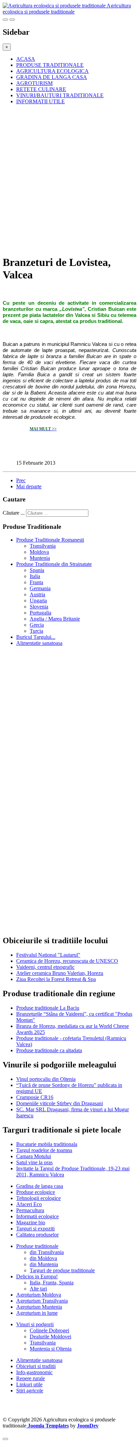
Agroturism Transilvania (42, 1301)
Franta (36, 582)
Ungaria (38, 600)
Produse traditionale (37, 1246)
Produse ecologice (35, 1192)
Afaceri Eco (29, 1204)
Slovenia (39, 606)
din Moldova (43, 1258)
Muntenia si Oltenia (51, 1349)
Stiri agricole (29, 1390)
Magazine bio (30, 1222)
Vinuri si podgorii (35, 1324)
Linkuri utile (29, 1384)
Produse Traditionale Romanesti (50, 540)
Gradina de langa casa (39, 1186)
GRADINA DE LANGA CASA (51, 77)
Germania (40, 588)
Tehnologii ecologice (38, 1198)
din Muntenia (44, 1264)
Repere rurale (30, 1378)
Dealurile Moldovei (50, 1336)
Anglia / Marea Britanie (55, 619)
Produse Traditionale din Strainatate (54, 564)
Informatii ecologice (37, 1216)
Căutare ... (14, 513)
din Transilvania (47, 1252)
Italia (35, 576)
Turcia (36, 631)
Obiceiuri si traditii (36, 1366)
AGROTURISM (34, 83)
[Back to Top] (5, 1439)
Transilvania (43, 546)
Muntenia (40, 558)
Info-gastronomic (34, 1372)
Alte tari (38, 1288)
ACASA (25, 59)
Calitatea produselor (37, 1234)
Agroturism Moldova (38, 1295)
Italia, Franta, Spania (52, 1282)
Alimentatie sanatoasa (39, 643)
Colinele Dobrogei (49, 1330)
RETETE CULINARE (41, 89)
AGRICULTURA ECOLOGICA (52, 71)
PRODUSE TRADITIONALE (50, 65)
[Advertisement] (69, 179)
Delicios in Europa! (37, 1276)
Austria (37, 594)
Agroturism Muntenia (39, 1307)
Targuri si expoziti (35, 1228)
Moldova (39, 552)
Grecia (37, 625)
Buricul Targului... (35, 637)
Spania (37, 570)
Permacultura (30, 1210)
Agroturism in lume (37, 1313)
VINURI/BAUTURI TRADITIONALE (60, 95)
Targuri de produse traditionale (62, 1270)
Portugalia (40, 613)
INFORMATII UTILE (40, 101)
